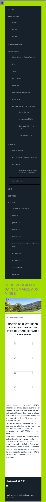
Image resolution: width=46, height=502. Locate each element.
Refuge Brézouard (24, 112)
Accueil (11, 9)
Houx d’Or (15, 274)
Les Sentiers (16, 164)
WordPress (21, 495)
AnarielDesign (10, 497)
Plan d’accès (16, 99)
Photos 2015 (16, 230)
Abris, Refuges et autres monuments (23, 106)
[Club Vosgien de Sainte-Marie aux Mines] (8, 487)
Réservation (16, 85)
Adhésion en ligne (15, 44)
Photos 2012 (16, 260)
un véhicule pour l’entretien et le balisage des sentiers (28, 172)
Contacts (12, 196)
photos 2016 (16, 223)
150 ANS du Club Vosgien (20, 208)
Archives (11, 203)
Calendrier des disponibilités (21, 92)
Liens (10, 189)
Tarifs (14, 71)
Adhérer (14, 29)
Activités (11, 144)
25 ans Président (17, 267)
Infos (13, 64)
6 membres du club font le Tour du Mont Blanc (25, 245)
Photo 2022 (16, 216)
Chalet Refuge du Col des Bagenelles (24, 57)
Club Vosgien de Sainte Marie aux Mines (21, 289)
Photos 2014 (16, 237)
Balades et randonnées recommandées (24, 157)
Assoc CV (15, 22)
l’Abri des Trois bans (25, 135)
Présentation (13, 16)
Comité (14, 36)
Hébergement (13, 51)
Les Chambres (16, 78)
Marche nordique (17, 150)
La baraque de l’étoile (26, 119)
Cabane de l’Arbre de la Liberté (26, 127)
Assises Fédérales (17, 181)
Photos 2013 (16, 253)
